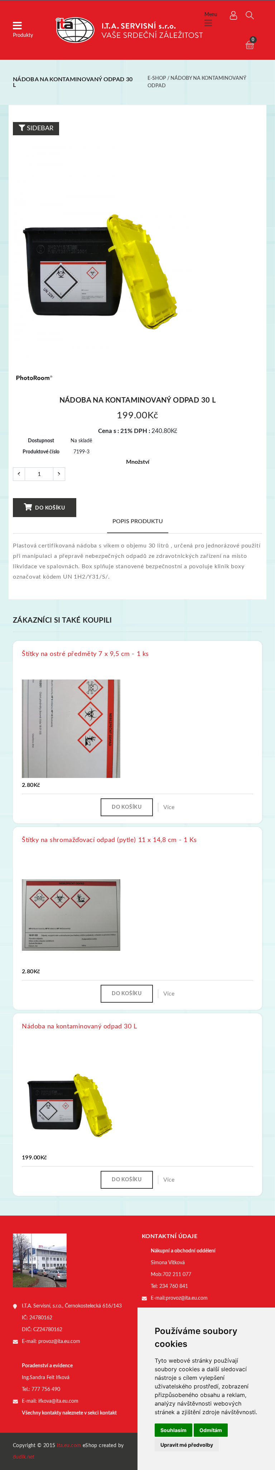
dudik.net (24, 1457)
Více (168, 807)
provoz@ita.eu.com (59, 1341)
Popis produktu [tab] (137, 521)
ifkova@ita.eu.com (58, 1401)
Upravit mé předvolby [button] (186, 1445)
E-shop (157, 78)
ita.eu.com (69, 1445)
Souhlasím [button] (173, 1430)
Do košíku (49, 508)
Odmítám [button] (210, 1430)
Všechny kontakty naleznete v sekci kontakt (69, 1413)
